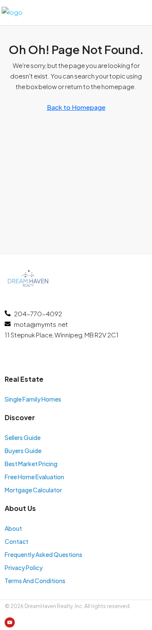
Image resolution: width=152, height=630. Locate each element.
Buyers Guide (23, 450)
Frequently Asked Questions (43, 554)
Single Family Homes (33, 399)
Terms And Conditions (35, 580)
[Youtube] (10, 622)
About (13, 528)
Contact (16, 541)
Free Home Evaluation (34, 477)
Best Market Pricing (31, 463)
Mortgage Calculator (33, 490)
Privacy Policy (24, 567)
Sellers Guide (23, 437)
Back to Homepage (76, 107)
